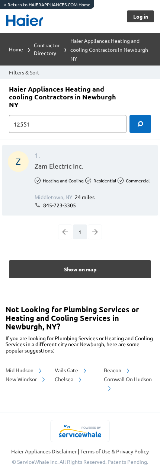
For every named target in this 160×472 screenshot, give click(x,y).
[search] (140, 124)
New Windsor (22, 379)
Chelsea (64, 379)
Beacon (113, 370)
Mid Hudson (20, 370)
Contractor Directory (47, 49)
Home (16, 49)
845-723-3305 (59, 205)
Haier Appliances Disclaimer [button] (44, 451)
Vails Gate (67, 370)
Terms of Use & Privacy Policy (114, 451)
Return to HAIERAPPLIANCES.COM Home (47, 4)
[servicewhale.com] (80, 431)
